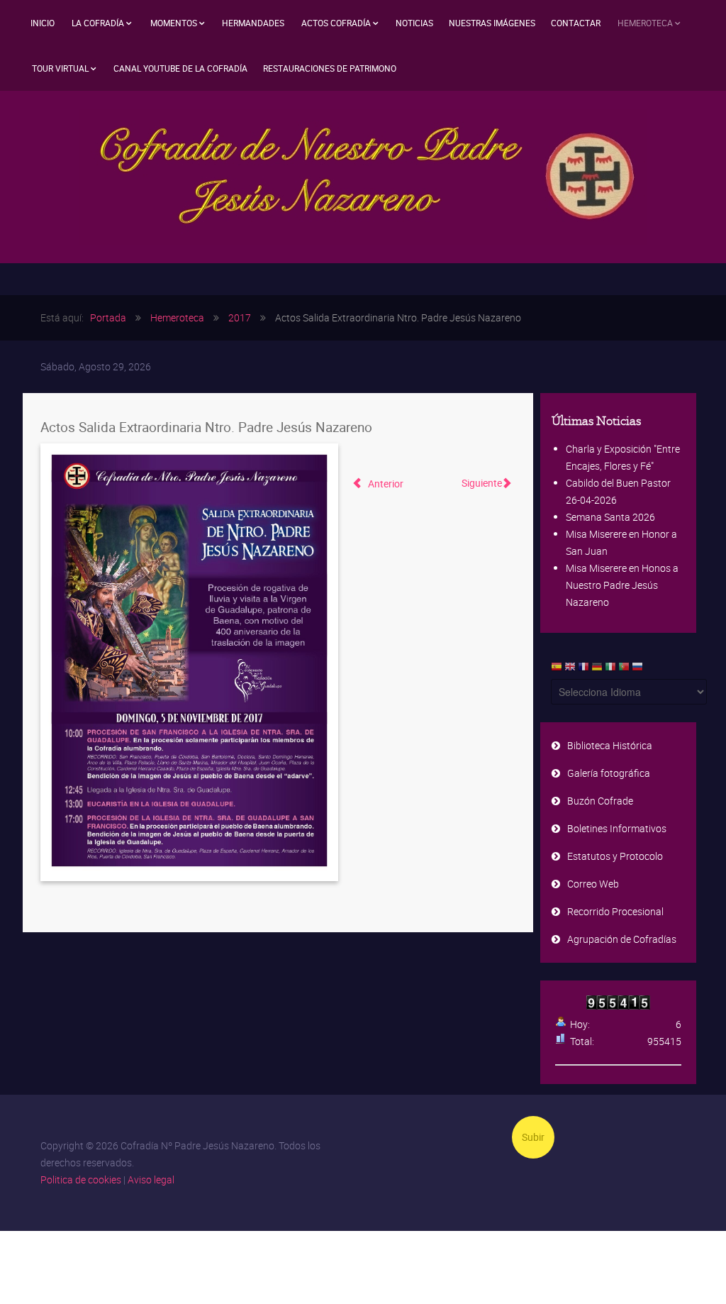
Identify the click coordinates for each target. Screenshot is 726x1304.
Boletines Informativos (616, 828)
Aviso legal (151, 1179)
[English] (570, 669)
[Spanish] (556, 669)
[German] (597, 669)
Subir (533, 1137)
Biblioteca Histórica (609, 745)
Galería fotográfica (608, 773)
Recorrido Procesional (615, 911)
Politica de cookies (80, 1179)
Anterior (384, 483)
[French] (583, 669)
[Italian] (610, 669)
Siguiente (482, 483)
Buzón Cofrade (600, 800)
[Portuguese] (624, 669)
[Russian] (637, 669)
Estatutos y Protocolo (615, 856)
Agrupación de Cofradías (621, 939)
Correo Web (593, 883)
